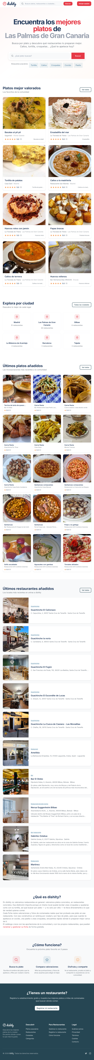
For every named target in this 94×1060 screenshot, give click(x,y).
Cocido (68, 65)
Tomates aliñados (71, 564)
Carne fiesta (39, 405)
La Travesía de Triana (58, 135)
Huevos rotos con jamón (17, 228)
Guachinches (35, 606)
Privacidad (76, 1032)
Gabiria (66, 839)
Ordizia (79, 868)
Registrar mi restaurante (47, 1008)
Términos (75, 1035)
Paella (78, 65)
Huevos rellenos (58, 276)
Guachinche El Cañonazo (43, 610)
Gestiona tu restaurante (57, 1029)
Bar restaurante (36, 832)
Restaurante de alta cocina (39, 804)
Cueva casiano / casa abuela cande (75, 407)
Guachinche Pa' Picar (11, 447)
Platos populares (32, 1029)
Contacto (75, 1042)
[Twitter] (86, 1053)
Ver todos (85, 90)
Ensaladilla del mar (59, 132)
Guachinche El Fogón (41, 667)
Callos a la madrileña (60, 180)
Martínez (35, 864)
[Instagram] (90, 1053)
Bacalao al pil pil (13, 132)
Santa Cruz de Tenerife (76, 613)
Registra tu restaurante (57, 1032)
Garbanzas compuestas (43, 485)
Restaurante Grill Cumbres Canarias (76, 527)
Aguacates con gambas (43, 564)
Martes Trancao (69, 447)
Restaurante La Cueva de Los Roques (76, 487)
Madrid (16, 184)
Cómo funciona (54, 1035)
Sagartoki (8, 135)
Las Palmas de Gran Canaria (78, 135)
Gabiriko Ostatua (39, 836)
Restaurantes (31, 1032)
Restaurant (34, 749)
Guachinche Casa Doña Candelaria (15, 487)
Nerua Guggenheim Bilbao (44, 807)
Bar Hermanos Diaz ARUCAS (61, 280)
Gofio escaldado (10, 564)
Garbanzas (8, 525)
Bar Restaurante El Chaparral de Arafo (16, 527)
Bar (32, 775)
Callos (44, 65)
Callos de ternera (13, 276)
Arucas (75, 280)
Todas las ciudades (81, 305)
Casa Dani (8, 184)
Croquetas (55, 65)
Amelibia (35, 752)
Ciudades (29, 1035)
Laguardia (81, 756)
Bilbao (72, 782)
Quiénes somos (77, 1029)
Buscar (68, 4)
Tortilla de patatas (13, 180)
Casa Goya (37, 447)
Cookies (75, 1038)
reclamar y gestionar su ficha (15, 927)
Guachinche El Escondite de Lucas (48, 695)
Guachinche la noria (41, 638)
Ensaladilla (85, 139)
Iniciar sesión (84, 4)
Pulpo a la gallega (71, 525)
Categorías (30, 1038)
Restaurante (35, 861)
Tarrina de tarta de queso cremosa (14, 405)
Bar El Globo (8, 407)
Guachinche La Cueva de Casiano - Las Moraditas (55, 724)
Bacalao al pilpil (39, 139)
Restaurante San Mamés (59, 184)
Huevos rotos (39, 235)
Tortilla (34, 65)
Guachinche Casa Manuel (42, 487)
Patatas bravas (84, 235)
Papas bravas (57, 228)
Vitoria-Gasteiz (18, 135)
